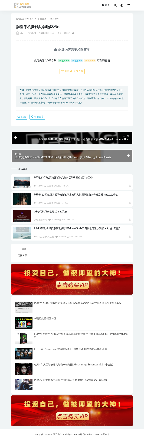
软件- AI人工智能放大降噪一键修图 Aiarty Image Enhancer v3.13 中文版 (73, 365)
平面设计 (42, 19)
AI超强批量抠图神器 (45, 318)
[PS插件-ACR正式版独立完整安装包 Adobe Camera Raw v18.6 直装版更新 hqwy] (23, 307)
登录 (107, 5)
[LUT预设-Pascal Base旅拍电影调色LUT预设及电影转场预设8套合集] (23, 353)
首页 (31, 19)
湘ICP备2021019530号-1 (95, 434)
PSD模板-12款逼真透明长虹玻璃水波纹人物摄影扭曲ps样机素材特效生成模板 (75, 195)
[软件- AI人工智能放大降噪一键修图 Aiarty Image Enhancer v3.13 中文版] (23, 369)
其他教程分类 (40, 220)
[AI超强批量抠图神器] (23, 323)
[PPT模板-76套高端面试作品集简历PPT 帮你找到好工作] (22, 186)
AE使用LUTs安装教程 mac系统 (50, 212)
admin (22, 33)
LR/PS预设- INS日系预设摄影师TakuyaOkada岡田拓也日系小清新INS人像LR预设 (77, 228)
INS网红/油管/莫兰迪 (44, 237)
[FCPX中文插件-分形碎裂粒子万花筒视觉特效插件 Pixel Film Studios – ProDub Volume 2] (23, 338)
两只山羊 (57, 434)
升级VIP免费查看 (73, 71)
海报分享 (38, 117)
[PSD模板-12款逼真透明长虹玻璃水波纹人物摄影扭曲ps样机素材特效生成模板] (22, 199)
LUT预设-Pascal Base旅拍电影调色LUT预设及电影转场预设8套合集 (70, 349)
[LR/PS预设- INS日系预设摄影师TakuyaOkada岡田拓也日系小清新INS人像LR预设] (22, 233)
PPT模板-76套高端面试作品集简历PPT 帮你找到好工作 (63, 177)
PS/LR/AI (54, 19)
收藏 (23, 117)
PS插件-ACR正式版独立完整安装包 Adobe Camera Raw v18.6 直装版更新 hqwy (77, 303)
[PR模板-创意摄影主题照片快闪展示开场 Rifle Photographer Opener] (23, 384)
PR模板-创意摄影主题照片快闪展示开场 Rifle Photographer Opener (70, 380)
